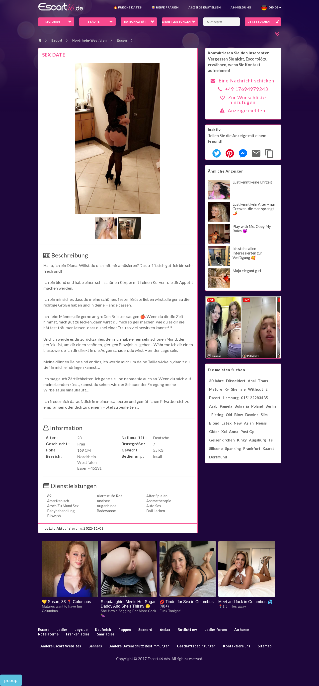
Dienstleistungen (176, 21)
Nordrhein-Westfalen (89, 40)
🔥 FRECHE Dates (128, 7)
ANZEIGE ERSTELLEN (204, 7)
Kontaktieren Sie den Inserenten (239, 53)
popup (11, 680)
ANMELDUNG (241, 7)
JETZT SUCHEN (259, 21)
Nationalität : (134, 437)
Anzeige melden (246, 110)
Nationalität (135, 21)
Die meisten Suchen (226, 370)
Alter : (52, 437)
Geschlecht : (58, 443)
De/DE (273, 7)
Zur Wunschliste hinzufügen (247, 100)
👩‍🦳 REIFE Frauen (165, 7)
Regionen (52, 21)
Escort (56, 40)
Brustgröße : (133, 443)
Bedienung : (133, 456)
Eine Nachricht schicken (246, 80)
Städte (94, 21)
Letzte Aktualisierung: (74, 528)
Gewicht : (131, 450)
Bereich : (54, 456)
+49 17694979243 (246, 89)
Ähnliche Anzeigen (226, 171)
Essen (122, 40)
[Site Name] (60, 7)
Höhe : (52, 450)
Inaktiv (214, 129)
